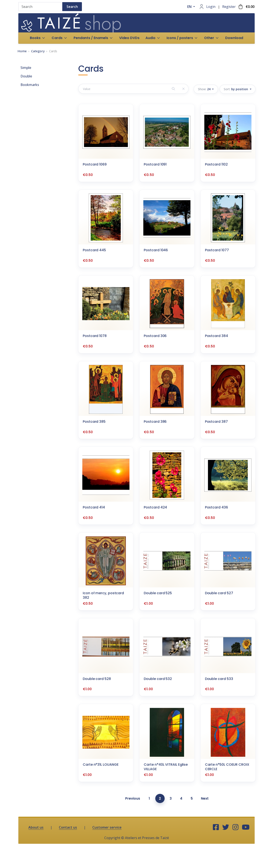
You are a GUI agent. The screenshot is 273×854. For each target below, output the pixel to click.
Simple (25, 67)
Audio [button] (150, 37)
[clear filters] (183, 88)
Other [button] (209, 37)
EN (189, 6)
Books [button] (35, 37)
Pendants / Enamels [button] (91, 37)
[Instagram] (235, 827)
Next (205, 798)
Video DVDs (129, 37)
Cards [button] (57, 37)
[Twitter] (225, 827)
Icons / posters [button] (180, 37)
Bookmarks (29, 84)
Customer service (107, 827)
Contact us (68, 827)
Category (38, 51)
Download (234, 37)
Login (210, 6)
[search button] (173, 88)
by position (236, 89)
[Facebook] (216, 827)
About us (36, 827)
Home (22, 51)
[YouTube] (246, 827)
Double (26, 76)
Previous (132, 798)
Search (72, 6)
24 (204, 89)
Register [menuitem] (229, 6)
